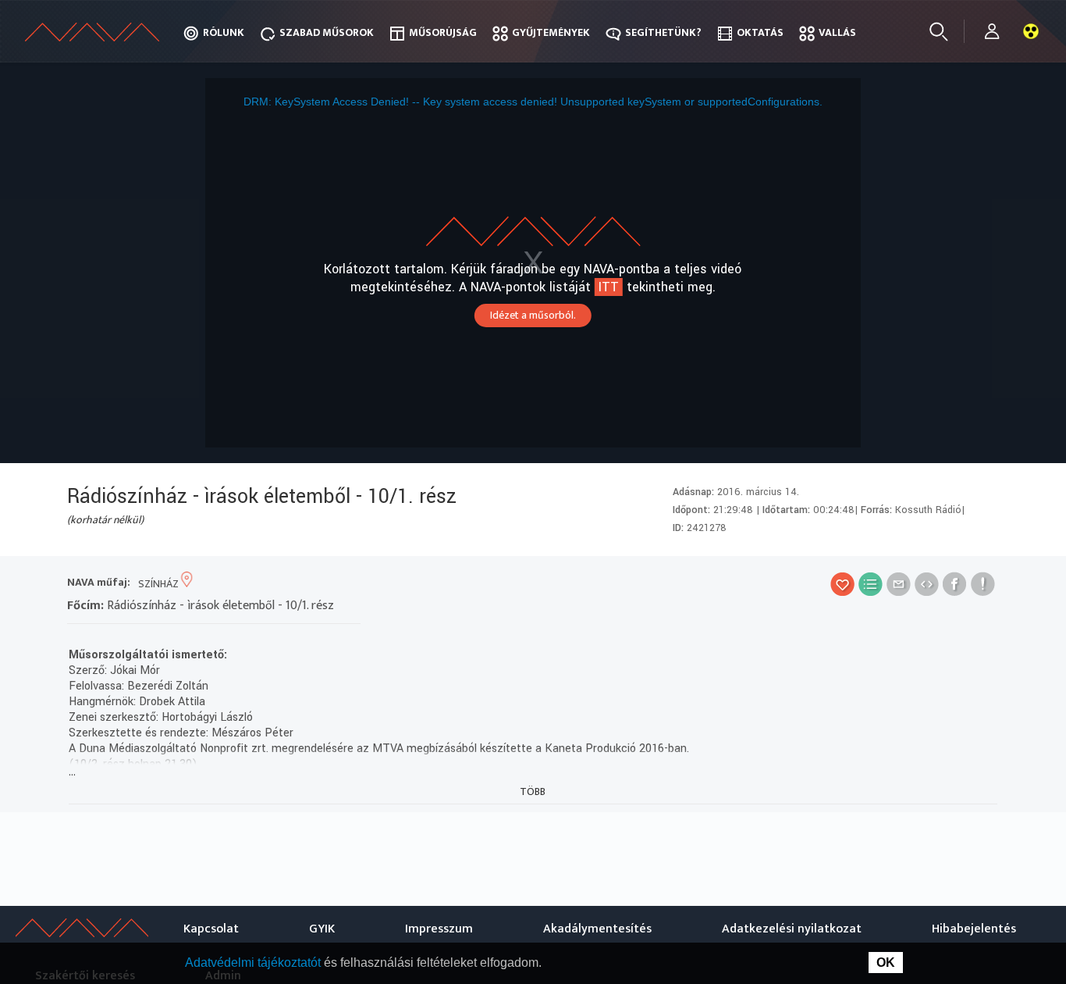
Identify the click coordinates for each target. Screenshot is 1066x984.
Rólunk (223, 32)
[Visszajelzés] (983, 584)
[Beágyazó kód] (927, 584)
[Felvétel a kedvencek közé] (842, 584)
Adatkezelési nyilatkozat (792, 928)
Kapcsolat (211, 928)
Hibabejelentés (974, 928)
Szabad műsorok (326, 32)
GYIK (322, 928)
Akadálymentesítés (597, 928)
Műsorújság (443, 32)
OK (885, 962)
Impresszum (439, 928)
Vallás (837, 32)
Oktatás (760, 32)
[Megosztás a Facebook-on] (955, 584)
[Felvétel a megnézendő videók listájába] (870, 584)
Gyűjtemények (551, 32)
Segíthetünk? (663, 32)
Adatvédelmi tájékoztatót (254, 962)
